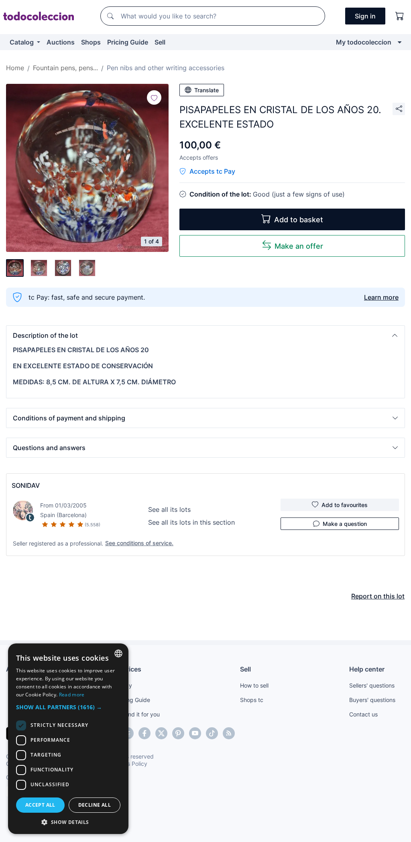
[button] (205, 335)
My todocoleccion (363, 42)
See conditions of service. (139, 543)
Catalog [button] (22, 42)
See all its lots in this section (191, 522)
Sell (160, 42)
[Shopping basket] (400, 16)
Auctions (61, 42)
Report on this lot (378, 596)
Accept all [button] (40, 804)
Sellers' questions (372, 685)
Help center (367, 669)
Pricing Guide (127, 42)
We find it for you (137, 714)
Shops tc (251, 699)
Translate (206, 90)
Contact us (363, 714)
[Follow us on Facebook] (144, 733)
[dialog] (68, 738)
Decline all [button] (94, 804)
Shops (91, 42)
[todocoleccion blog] (229, 733)
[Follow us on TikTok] (212, 733)
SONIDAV (26, 485)
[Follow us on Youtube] (195, 733)
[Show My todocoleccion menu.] (400, 42)
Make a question (345, 523)
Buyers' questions (372, 699)
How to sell (254, 685)
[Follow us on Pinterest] (178, 733)
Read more (72, 694)
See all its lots (169, 509)
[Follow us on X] (161, 733)
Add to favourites (344, 504)
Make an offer (299, 246)
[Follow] (154, 97)
